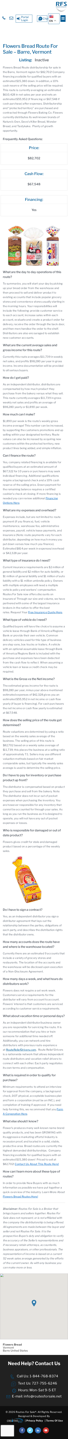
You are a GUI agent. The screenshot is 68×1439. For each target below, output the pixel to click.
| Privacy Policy (34, 1420)
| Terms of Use (54, 1420)
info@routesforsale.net (43, 1396)
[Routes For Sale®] (61, 10)
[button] (34, 1303)
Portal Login (25, 18)
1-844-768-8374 (43, 1376)
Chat (45, 18)
